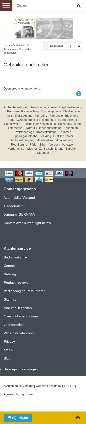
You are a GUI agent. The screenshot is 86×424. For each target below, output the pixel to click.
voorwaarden (14, 325)
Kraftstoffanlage (24, 132)
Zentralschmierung (51, 148)
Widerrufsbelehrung (19, 333)
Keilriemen (71, 128)
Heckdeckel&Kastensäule (39, 124)
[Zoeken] (79, 6)
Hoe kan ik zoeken (18, 308)
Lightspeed (27, 394)
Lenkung (45, 136)
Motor (69, 136)
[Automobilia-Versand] (43, 26)
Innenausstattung (50, 128)
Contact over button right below (27, 223)
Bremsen (13, 111)
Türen (43, 144)
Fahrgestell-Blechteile (64, 115)
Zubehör (71, 148)
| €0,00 (20, 418)
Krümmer (65, 132)
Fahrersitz (41, 115)
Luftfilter (58, 136)
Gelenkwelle (12, 124)
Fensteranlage (46, 120)
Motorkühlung (64, 140)
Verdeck (54, 144)
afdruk (8, 350)
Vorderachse (16, 148)
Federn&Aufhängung (21, 120)
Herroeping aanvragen (21, 369)
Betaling (10, 274)
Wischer (32, 148)
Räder (33, 144)
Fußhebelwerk (67, 120)
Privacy (9, 341)
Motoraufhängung (22, 140)
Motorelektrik (45, 140)
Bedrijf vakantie (15, 257)
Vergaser (68, 144)
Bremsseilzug (30, 111)
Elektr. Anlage (23, 115)
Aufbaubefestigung (16, 107)
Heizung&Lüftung (69, 124)
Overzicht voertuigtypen (22, 316)
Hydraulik (31, 128)
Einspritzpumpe (51, 111)
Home (7, 45)
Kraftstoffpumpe (46, 132)
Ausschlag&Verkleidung (66, 107)
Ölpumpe (43, 152)
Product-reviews (16, 282)
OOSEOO (68, 386)
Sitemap (10, 299)
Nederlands (57, 45)
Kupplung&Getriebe (25, 136)
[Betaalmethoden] (43, 177)
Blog (7, 358)
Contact (10, 266)
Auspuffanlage (39, 107)
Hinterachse (14, 128)
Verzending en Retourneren (25, 291)
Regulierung (19, 144)
